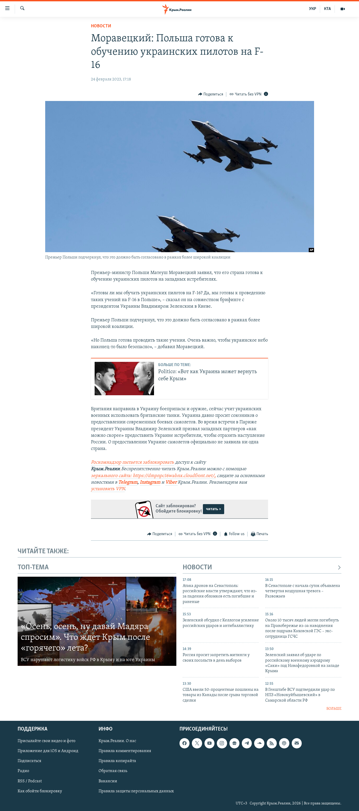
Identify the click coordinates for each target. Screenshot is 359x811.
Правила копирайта (117, 761)
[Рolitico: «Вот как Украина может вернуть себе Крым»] (124, 378)
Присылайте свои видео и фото (46, 741)
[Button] (210, 94)
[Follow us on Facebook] (184, 743)
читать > (213, 509)
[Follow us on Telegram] (247, 743)
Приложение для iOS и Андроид (48, 751)
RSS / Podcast (30, 781)
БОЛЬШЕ (333, 709)
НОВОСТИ (197, 567)
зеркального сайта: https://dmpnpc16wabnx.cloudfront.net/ (152, 476)
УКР (312, 9)
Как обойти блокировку (40, 791)
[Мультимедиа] (343, 9)
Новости (101, 26)
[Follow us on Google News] (234, 743)
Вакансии (108, 781)
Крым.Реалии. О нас (117, 741)
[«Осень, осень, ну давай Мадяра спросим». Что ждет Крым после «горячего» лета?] (97, 621)
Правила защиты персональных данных (136, 791)
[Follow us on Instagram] (222, 743)
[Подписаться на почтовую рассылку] (297, 743)
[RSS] (272, 743)
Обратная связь (113, 771)
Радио (23, 771)
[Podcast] (284, 743)
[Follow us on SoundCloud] (259, 743)
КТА (327, 9)
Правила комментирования (125, 751)
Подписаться (29, 761)
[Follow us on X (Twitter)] (197, 743)
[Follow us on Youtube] (209, 743)
